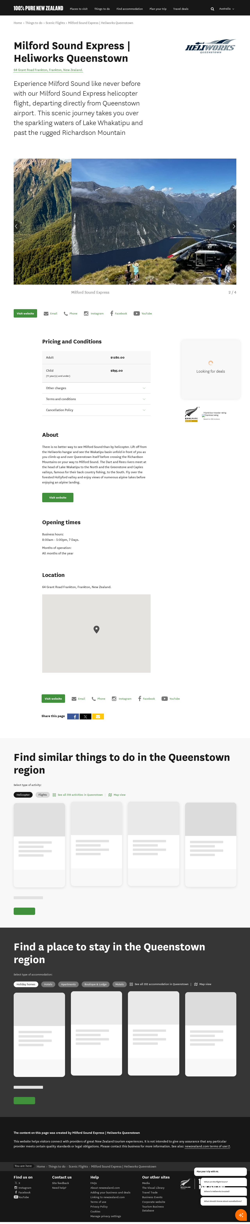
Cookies (95, 1211)
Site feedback (60, 1183)
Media (146, 1183)
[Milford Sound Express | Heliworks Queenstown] (210, 46)
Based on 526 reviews (212, 419)
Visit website (25, 313)
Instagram (25, 1187)
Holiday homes (26, 984)
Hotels (48, 984)
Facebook (24, 1192)
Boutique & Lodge (96, 984)
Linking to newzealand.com (107, 1197)
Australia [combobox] (225, 8)
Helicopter (23, 794)
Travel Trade (150, 1192)
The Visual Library (153, 1187)
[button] (79, 9)
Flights (42, 794)
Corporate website (153, 1202)
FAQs (93, 1183)
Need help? (59, 1187)
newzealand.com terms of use (207, 1146)
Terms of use (98, 1202)
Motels (119, 984)
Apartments (68, 984)
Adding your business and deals (110, 1192)
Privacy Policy (99, 1206)
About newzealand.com (105, 1187)
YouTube (24, 1197)
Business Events (152, 1197)
